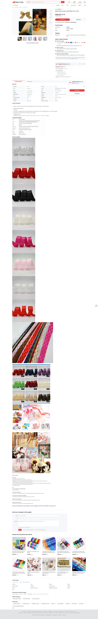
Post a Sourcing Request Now (40, 529)
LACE (31, 584)
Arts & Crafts (17, 7)
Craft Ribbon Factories (16, 603)
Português (32, 612)
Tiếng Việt (72, 612)
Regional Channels (61, 611)
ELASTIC (68, 587)
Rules (85, 5)
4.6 (73, 83)
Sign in (85, 2)
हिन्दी (62, 612)
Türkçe (69, 612)
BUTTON (13, 584)
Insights (75, 611)
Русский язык (40, 612)
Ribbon (21, 7)
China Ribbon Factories (35, 603)
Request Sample (73, 22)
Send (20, 529)
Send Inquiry (62, 19)
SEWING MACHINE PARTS (53, 587)
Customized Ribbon (60, 603)
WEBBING (32, 586)
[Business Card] (84, 86)
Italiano (44, 612)
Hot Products (24, 611)
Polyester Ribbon (25, 7)
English (25, 612)
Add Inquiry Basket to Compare (32, 42)
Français (36, 612)
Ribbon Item (53, 603)
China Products (29, 611)
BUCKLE (50, 584)
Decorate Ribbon (74, 603)
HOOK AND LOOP (52, 586)
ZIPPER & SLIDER (15, 586)
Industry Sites (55, 611)
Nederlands (51, 612)
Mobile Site (71, 611)
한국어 (57, 612)
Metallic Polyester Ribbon (17, 598)
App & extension (73, 5)
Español (28, 612)
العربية (54, 612)
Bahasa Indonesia (77, 612)
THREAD (13, 587)
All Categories (16, 5)
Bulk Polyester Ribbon (26, 598)
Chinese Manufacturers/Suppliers (36, 611)
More (13, 607)
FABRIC (68, 584)
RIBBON (68, 586)
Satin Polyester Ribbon (35, 598)
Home (13, 7)
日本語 (60, 612)
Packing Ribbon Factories (45, 603)
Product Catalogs (27, 582)
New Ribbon (68, 603)
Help (67, 5)
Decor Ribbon (81, 603)
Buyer (62, 5)
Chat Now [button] (79, 19)
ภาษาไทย (65, 612)
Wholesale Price (50, 611)
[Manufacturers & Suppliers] (17, 2)
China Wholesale (45, 611)
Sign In (57, 76)
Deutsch (47, 612)
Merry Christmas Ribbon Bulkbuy (18, 606)
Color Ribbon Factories (26, 603)
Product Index (67, 611)
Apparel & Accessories (34, 587)
